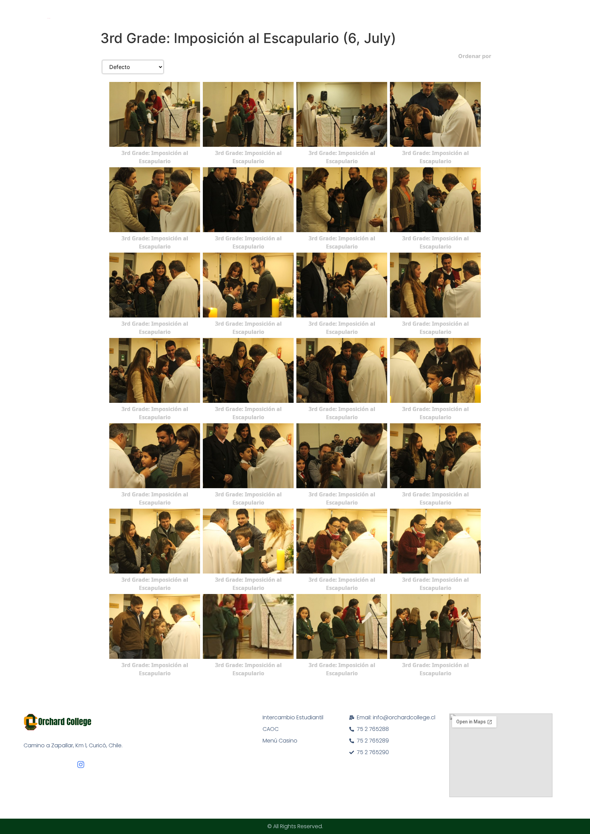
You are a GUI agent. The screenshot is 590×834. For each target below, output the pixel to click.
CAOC (271, 729)
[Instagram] (81, 764)
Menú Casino (280, 741)
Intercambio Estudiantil (293, 717)
